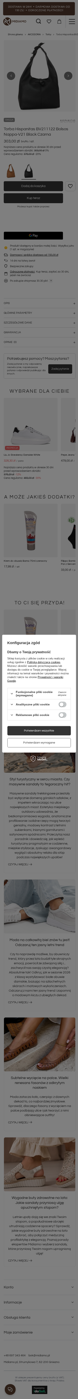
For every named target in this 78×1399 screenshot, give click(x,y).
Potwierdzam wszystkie (39, 730)
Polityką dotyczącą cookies (43, 662)
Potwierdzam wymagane (39, 742)
